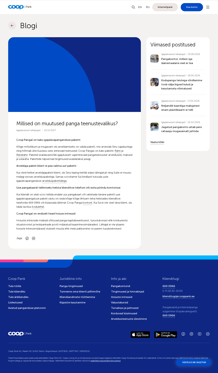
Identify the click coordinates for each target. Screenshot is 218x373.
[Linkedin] (33, 238)
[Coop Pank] (20, 334)
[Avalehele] (20, 7)
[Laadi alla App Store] (140, 334)
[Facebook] (27, 238)
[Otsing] (133, 7)
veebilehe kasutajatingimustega (105, 361)
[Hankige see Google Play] (165, 334)
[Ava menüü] (208, 7)
